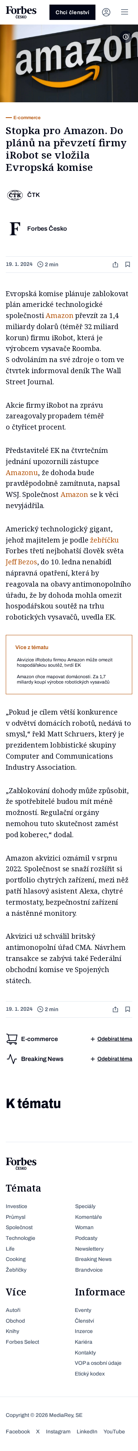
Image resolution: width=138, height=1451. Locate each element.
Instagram (58, 1432)
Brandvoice (89, 1270)
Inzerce (84, 1331)
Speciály (85, 1206)
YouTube (114, 1432)
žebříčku (104, 539)
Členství (84, 1321)
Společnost (19, 1227)
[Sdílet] (116, 264)
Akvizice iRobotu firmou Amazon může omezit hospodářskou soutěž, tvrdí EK (65, 662)
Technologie (20, 1238)
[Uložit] (128, 264)
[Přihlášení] (106, 12)
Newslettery (89, 1249)
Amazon (59, 315)
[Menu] (124, 12)
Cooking (16, 1259)
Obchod (15, 1321)
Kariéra (83, 1342)
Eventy (83, 1310)
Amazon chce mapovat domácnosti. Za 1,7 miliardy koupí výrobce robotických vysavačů (63, 679)
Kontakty (85, 1353)
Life (10, 1249)
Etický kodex (90, 1374)
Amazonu (22, 472)
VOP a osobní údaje (98, 1363)
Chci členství (72, 12)
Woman (84, 1227)
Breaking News (93, 1259)
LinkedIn (87, 1432)
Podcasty (86, 1238)
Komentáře (88, 1217)
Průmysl (15, 1217)
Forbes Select (22, 1342)
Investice (16, 1206)
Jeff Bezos (21, 561)
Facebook (18, 1432)
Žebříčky (16, 1270)
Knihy (12, 1331)
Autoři (13, 1310)
